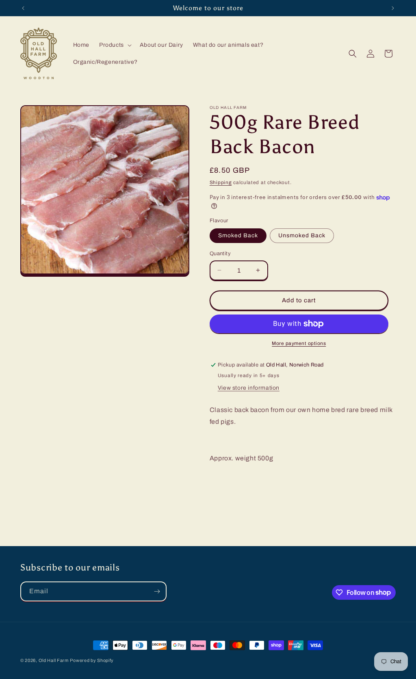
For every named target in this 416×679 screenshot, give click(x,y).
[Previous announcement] (23, 8)
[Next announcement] (393, 8)
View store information (249, 388)
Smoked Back (238, 235)
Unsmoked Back (301, 235)
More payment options (299, 343)
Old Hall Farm (54, 660)
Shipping (221, 182)
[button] (114, 45)
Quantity (220, 253)
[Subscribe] (157, 591)
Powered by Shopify (92, 660)
